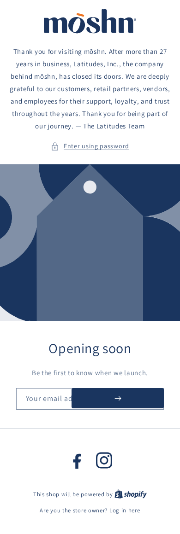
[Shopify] (130, 494)
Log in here (124, 510)
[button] (90, 146)
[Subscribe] (118, 398)
